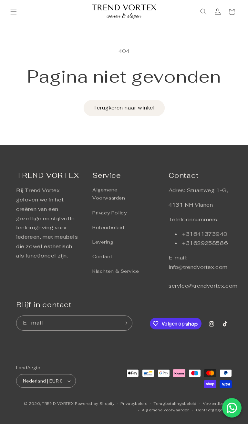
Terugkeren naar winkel (124, 108)
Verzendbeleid (217, 403)
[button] (13, 12)
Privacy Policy (109, 213)
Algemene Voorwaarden (108, 194)
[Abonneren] (125, 323)
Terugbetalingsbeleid (175, 403)
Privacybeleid (134, 403)
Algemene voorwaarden (166, 410)
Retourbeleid (108, 227)
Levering (102, 242)
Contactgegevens (214, 410)
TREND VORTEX (58, 403)
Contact (102, 256)
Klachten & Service (115, 271)
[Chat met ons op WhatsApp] (232, 408)
